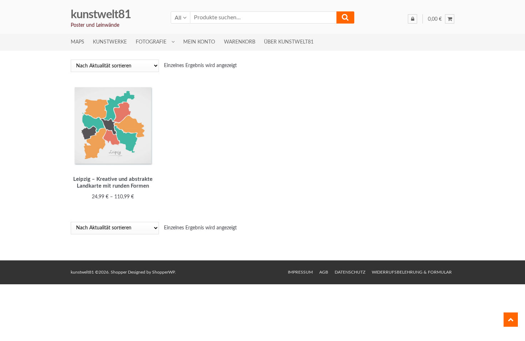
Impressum (300, 272)
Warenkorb (239, 42)
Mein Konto (199, 42)
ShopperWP (163, 272)
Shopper (119, 272)
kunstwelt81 (101, 14)
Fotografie (151, 42)
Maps (77, 42)
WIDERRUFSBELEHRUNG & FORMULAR (412, 272)
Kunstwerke (110, 42)
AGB (323, 272)
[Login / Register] (412, 19)
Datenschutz (350, 272)
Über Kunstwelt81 (289, 42)
